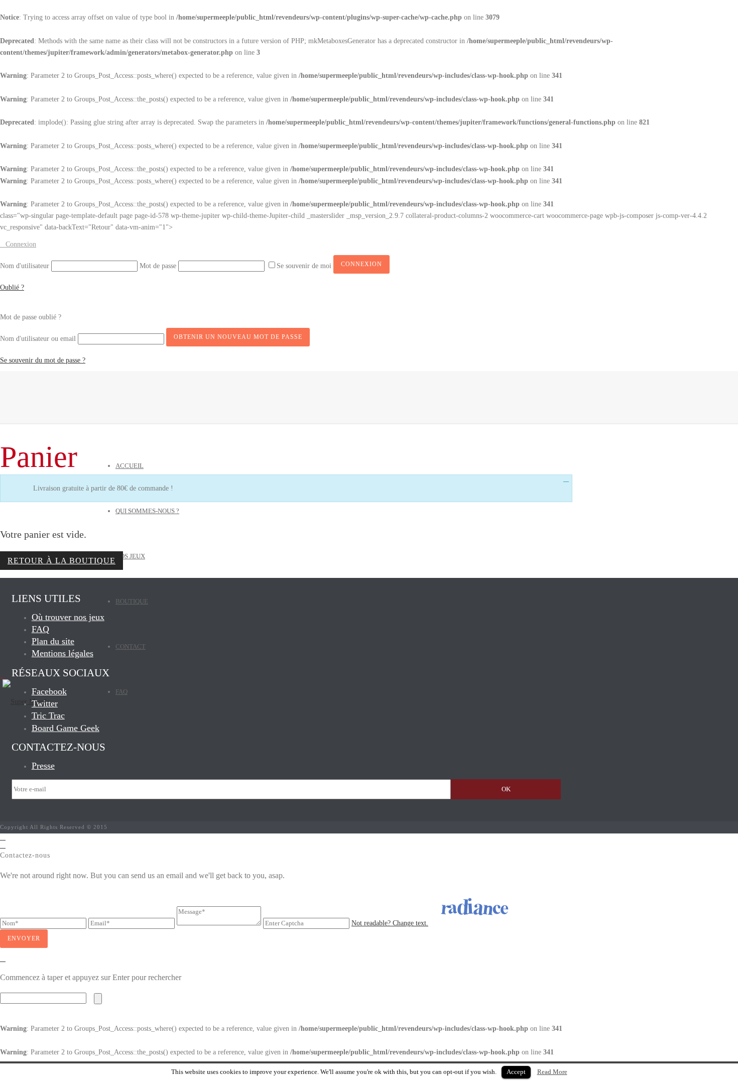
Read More (552, 1071)
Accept (516, 1071)
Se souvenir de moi (305, 266)
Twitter (45, 703)
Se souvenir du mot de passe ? (42, 360)
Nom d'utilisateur (24, 266)
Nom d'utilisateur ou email (38, 338)
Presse (43, 766)
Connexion (21, 244)
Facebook (49, 691)
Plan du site (53, 641)
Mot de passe (158, 266)
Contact (130, 646)
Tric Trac (48, 715)
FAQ (121, 691)
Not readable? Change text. (389, 923)
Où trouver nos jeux (68, 617)
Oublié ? (12, 287)
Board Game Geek (65, 728)
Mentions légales (62, 653)
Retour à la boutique (61, 560)
